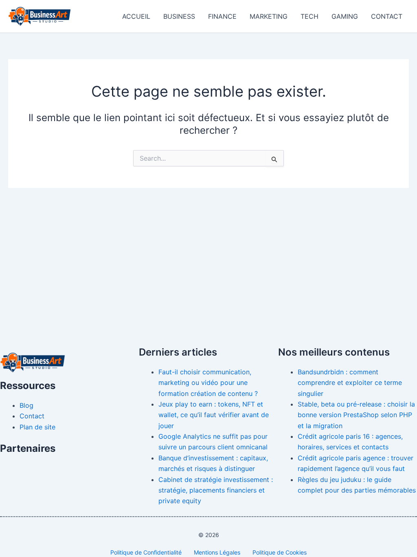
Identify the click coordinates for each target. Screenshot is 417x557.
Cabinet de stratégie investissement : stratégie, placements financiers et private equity (215, 490)
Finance (222, 16)
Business (179, 16)
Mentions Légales (217, 552)
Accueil (136, 16)
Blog (26, 405)
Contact (386, 16)
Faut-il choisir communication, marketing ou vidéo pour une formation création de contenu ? (208, 383)
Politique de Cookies (279, 552)
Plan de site (37, 427)
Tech (309, 16)
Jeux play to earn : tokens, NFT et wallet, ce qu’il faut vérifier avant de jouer (213, 415)
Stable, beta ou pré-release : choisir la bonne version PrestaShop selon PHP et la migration (356, 415)
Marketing (269, 16)
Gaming (344, 16)
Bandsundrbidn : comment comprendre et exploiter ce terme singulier (350, 383)
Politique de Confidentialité (146, 552)
